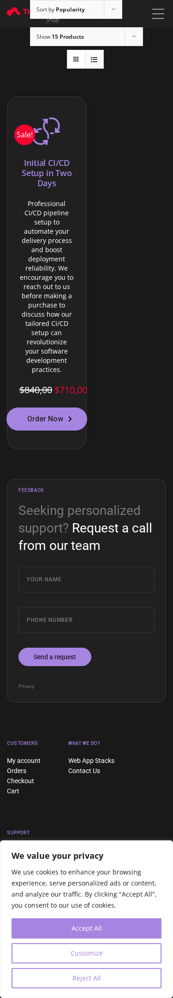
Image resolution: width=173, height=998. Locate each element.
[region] (86, 919)
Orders (16, 770)
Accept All (87, 928)
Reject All (86, 978)
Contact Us (84, 770)
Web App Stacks (91, 760)
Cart (13, 791)
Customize (87, 953)
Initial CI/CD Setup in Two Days (47, 173)
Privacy (26, 686)
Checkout (20, 781)
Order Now (45, 418)
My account (24, 760)
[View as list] (94, 59)
